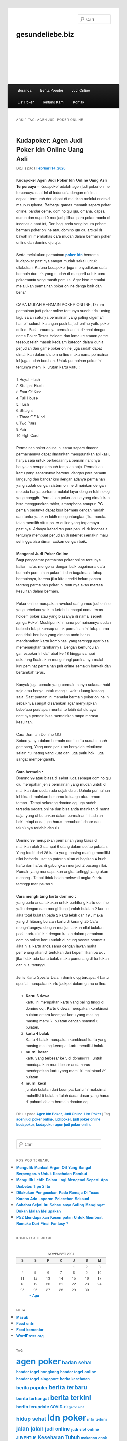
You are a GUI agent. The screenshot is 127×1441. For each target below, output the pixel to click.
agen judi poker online (34, 1119)
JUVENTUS (26, 1437)
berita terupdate (32, 1406)
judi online (57, 1428)
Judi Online (81, 90)
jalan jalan (30, 1428)
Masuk (22, 1317)
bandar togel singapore (37, 1378)
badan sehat (77, 1362)
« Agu (34, 1295)
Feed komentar (29, 1329)
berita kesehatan (75, 1378)
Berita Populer (51, 90)
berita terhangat (32, 1398)
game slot (76, 1407)
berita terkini (70, 1397)
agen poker (38, 1361)
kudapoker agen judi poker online (64, 1124)
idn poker (66, 1417)
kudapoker (25, 1124)
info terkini (97, 1419)
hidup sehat (31, 1418)
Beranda (25, 90)
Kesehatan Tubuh (59, 1437)
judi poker (63, 1119)
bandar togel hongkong (37, 1371)
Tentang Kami (53, 101)
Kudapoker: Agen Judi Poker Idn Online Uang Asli (50, 149)
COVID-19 (59, 1406)
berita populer (32, 1387)
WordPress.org (30, 1335)
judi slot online (85, 1429)
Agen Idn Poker (49, 1113)
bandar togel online (78, 1371)
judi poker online (86, 1119)
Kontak (78, 101)
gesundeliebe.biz (45, 34)
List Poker (26, 101)
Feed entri (25, 1323)
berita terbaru (68, 1387)
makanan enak (94, 1437)
